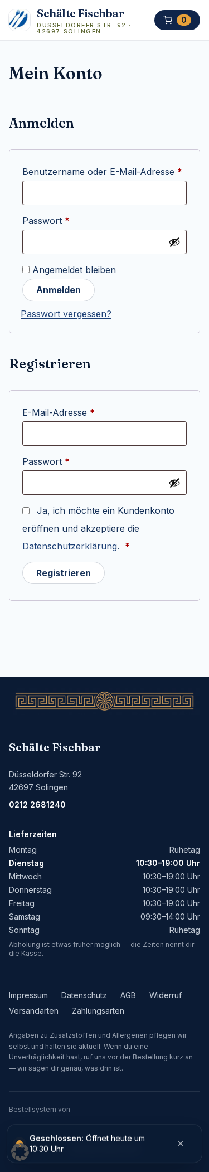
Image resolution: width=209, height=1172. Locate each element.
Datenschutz (84, 995)
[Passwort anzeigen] (174, 242)
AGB (128, 995)
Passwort (71, 220)
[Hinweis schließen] (180, 1143)
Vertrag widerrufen (104, 1147)
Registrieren (63, 572)
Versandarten (34, 1010)
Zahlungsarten (98, 1010)
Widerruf (165, 995)
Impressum (28, 995)
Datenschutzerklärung (69, 546)
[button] (20, 1152)
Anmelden (58, 289)
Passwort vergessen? (66, 313)
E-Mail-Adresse (83, 412)
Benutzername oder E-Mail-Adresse (104, 171)
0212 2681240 (37, 804)
